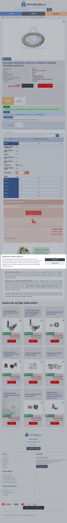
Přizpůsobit (54, 263)
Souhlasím (55, 260)
